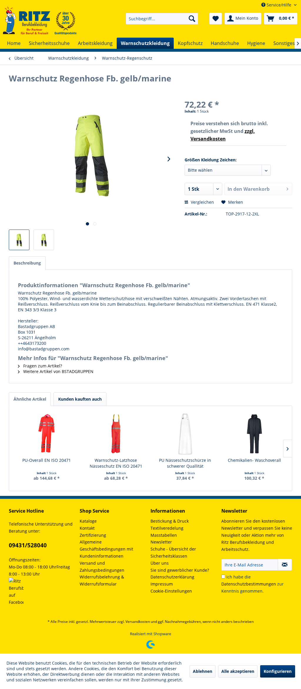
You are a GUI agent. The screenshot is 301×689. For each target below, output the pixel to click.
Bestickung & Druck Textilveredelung (169, 524)
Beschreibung (27, 263)
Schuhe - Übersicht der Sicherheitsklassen (173, 552)
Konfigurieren (278, 671)
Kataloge (88, 521)
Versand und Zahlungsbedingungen (102, 566)
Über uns (159, 563)
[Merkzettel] (215, 18)
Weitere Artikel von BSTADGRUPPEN (57, 371)
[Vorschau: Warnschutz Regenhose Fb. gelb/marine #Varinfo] (19, 240)
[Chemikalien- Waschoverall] (254, 433)
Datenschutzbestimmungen (248, 584)
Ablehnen (202, 671)
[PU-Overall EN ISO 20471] (46, 433)
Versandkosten (138, 621)
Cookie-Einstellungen (171, 591)
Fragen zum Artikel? (42, 366)
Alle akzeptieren (237, 671)
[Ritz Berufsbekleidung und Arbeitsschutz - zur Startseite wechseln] (39, 21)
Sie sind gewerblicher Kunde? (179, 570)
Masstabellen (163, 535)
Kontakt (87, 528)
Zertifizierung (93, 535)
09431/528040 (28, 545)
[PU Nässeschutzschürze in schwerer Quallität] (185, 433)
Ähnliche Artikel (30, 399)
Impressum (161, 584)
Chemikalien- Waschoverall (254, 460)
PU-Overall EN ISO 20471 (46, 460)
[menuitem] (162, 18)
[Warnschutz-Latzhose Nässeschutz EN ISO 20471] (116, 433)
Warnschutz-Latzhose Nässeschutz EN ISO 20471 (116, 463)
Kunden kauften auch (80, 399)
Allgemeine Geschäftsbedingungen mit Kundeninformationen (106, 549)
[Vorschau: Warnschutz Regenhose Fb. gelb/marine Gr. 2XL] (44, 240)
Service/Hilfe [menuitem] (278, 5)
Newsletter (161, 542)
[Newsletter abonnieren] (285, 565)
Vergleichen (202, 202)
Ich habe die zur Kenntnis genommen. (252, 584)
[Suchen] (192, 18)
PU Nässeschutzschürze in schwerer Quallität (185, 463)
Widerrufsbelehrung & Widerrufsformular (102, 580)
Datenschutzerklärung (172, 577)
